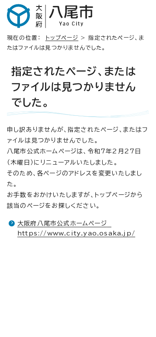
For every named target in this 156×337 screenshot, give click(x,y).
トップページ (62, 38)
